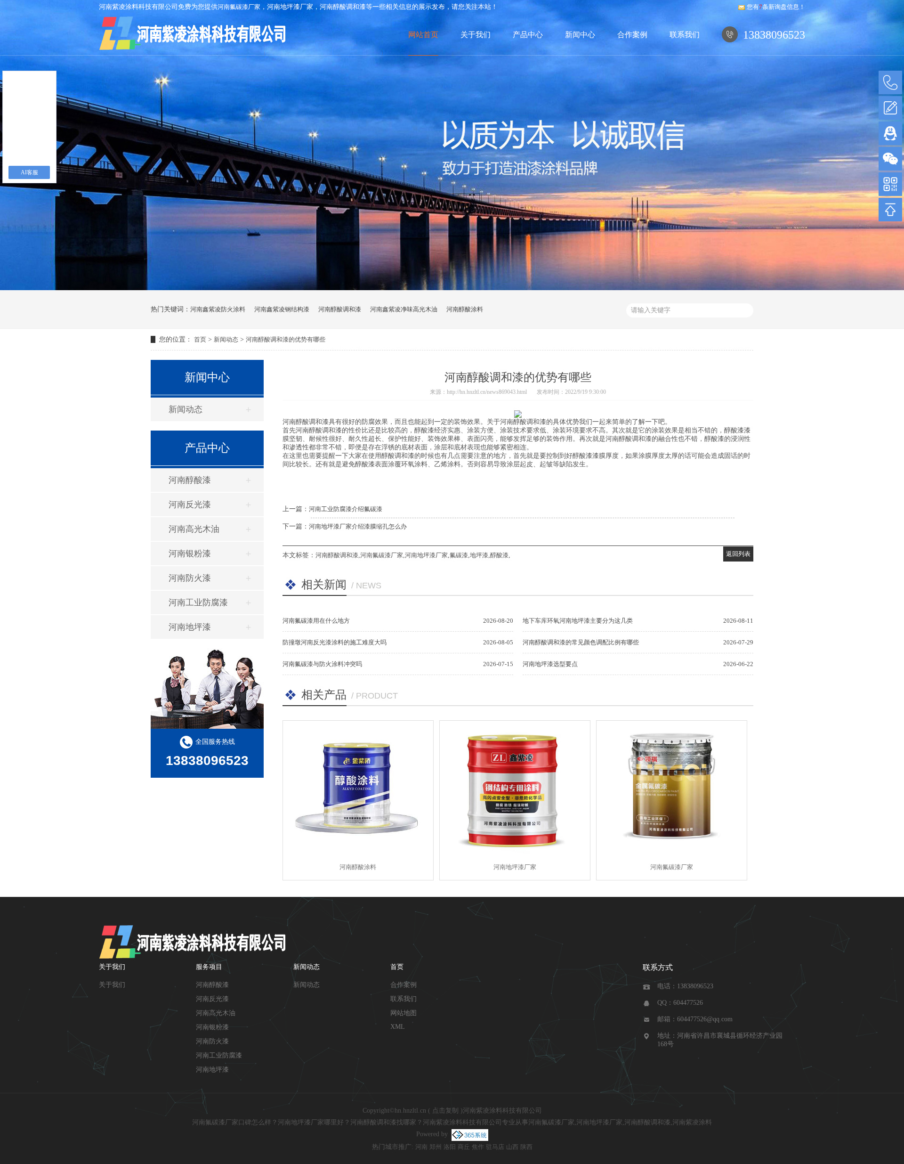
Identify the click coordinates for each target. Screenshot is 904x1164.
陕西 (526, 1146)
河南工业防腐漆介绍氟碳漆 (345, 509)
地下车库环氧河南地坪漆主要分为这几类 (578, 620)
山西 (512, 1146)
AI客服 (29, 172)
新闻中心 (580, 35)
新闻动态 (226, 339)
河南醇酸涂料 (464, 309)
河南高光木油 (194, 529)
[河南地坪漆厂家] (515, 787)
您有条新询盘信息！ (776, 6)
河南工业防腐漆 (198, 602)
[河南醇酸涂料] (358, 787)
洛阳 (450, 1146)
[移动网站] (890, 184)
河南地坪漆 (190, 627)
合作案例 (632, 35)
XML (397, 1026)
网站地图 (403, 1013)
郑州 (435, 1146)
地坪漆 (479, 555)
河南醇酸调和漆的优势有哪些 (285, 339)
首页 (200, 339)
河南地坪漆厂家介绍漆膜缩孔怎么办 (358, 526)
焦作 (478, 1146)
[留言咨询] (890, 108)
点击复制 (445, 1110)
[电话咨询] (890, 82)
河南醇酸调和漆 (339, 309)
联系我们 (685, 35)
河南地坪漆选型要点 (550, 663)
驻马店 (495, 1146)
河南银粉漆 (190, 553)
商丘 (464, 1146)
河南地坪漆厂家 (426, 555)
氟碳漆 (459, 555)
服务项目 (209, 966)
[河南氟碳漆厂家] (672, 787)
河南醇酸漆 (190, 480)
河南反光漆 (190, 504)
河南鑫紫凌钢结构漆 (281, 309)
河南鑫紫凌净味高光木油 (403, 309)
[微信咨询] (890, 159)
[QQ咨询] (890, 133)
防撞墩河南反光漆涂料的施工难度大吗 (334, 642)
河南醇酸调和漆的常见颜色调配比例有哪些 (581, 642)
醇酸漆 (499, 555)
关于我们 (475, 35)
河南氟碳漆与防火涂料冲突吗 (322, 663)
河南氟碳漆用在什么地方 (316, 620)
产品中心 (528, 35)
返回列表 (738, 553)
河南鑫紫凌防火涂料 (217, 309)
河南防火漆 (190, 578)
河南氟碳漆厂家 (239, 6)
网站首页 (423, 35)
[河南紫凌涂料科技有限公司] (193, 35)
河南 (421, 1146)
